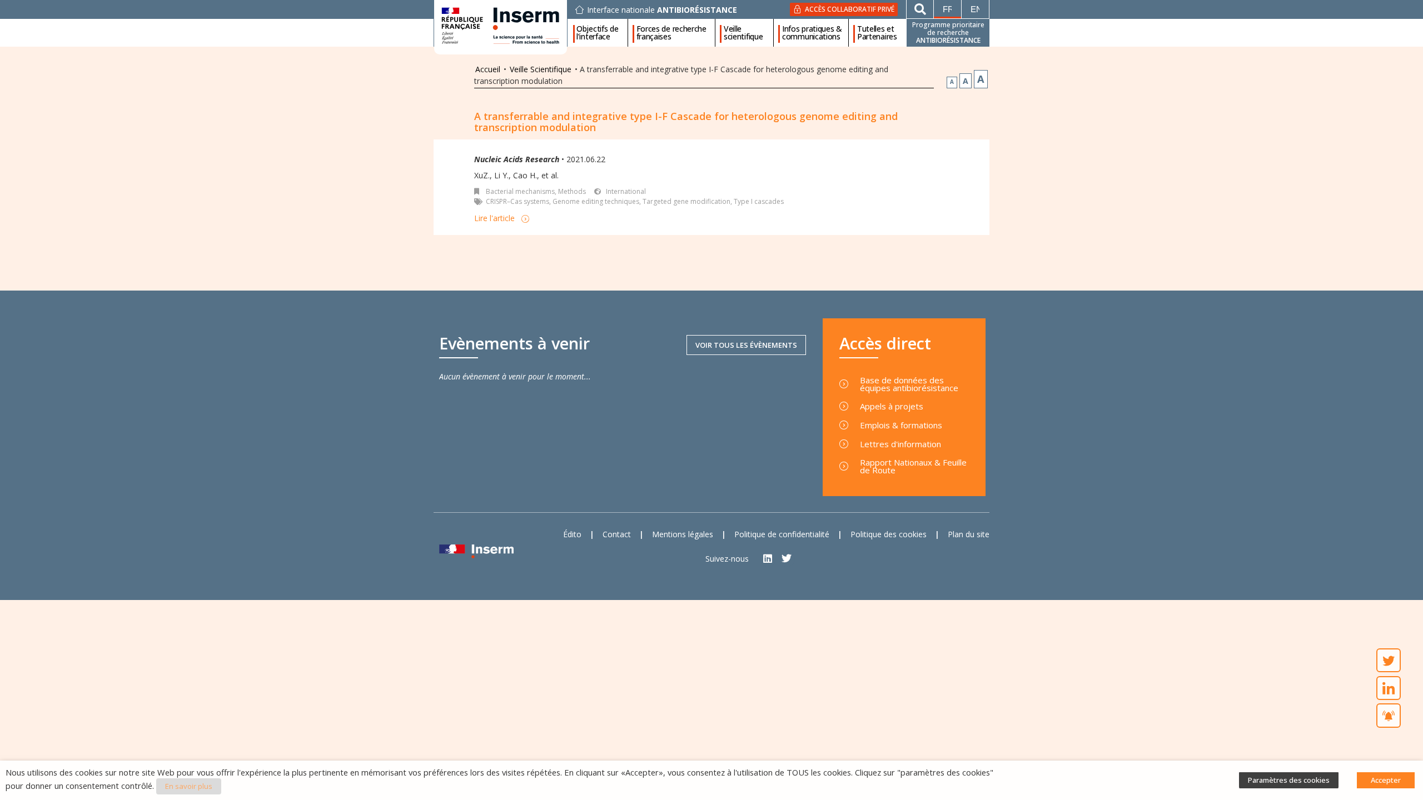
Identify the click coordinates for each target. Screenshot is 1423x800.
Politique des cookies (888, 534)
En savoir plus (188, 786)
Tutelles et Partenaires (877, 33)
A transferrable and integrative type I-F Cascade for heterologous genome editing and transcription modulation (686, 121)
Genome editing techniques (596, 201)
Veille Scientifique (540, 69)
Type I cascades (759, 201)
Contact (617, 534)
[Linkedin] (768, 559)
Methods (572, 191)
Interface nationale (662, 10)
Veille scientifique (743, 33)
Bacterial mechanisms (520, 191)
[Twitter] (787, 559)
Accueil (487, 69)
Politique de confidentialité (781, 534)
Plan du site (968, 534)
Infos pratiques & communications (812, 33)
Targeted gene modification (686, 201)
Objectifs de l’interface (597, 33)
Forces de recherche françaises (671, 33)
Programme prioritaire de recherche (948, 32)
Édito (572, 534)
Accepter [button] (1386, 780)
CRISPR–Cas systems (517, 201)
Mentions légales (682, 534)
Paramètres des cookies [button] (1289, 780)
